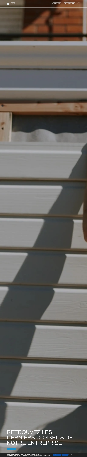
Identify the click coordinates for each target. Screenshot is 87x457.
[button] (11, 449)
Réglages (73, 455)
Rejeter (65, 455)
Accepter (57, 455)
